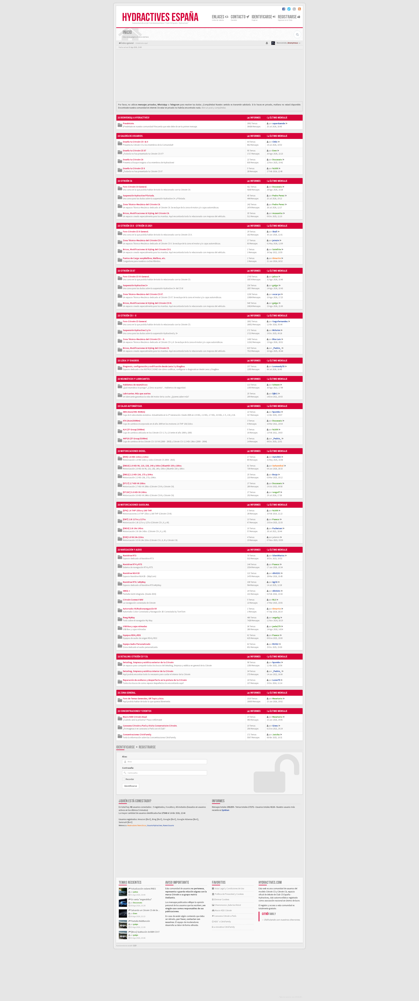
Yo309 (275, 168)
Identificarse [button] (262, 17)
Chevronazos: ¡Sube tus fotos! (227, 905)
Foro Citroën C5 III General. (136, 276)
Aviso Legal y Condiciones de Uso (229, 888)
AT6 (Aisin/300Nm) (131, 420)
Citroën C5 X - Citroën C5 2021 (136, 225)
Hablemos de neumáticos (135, 384)
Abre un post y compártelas (213, 107)
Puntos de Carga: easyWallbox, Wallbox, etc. (144, 258)
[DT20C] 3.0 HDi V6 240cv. (135, 492)
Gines (275, 725)
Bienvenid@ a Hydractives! (134, 117)
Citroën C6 (126, 181)
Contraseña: (128, 768)
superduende (278, 123)
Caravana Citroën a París (225, 916)
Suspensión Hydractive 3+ (135, 285)
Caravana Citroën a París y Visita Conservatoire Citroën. (150, 725)
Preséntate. (128, 123)
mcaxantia (277, 213)
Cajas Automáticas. (131, 406)
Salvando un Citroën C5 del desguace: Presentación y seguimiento (160, 910)
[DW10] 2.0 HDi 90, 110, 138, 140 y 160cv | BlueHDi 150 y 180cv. (152, 465)
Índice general (127, 43)
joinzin (275, 240)
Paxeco (275, 519)
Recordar (130, 779)
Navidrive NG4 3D (131, 573)
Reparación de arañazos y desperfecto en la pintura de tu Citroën (155, 680)
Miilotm (276, 330)
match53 (276, 457)
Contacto (238, 17)
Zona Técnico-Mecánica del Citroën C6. (141, 204)
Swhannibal (277, 465)
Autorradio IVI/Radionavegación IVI (140, 608)
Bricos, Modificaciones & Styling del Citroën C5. (146, 348)
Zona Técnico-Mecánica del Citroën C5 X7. (143, 294)
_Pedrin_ (276, 348)
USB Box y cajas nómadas (135, 626)
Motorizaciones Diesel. (133, 451)
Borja (274, 474)
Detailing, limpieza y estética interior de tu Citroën (148, 671)
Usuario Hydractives (154, 825)
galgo (275, 285)
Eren (274, 150)
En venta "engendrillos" (141, 899)
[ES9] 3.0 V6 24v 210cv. (133, 537)
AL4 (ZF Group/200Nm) (134, 429)
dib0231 (276, 573)
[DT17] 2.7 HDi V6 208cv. (134, 483)
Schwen (276, 384)
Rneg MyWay (129, 617)
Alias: (124, 756)
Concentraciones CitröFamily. (137, 734)
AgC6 (274, 582)
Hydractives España (160, 17)
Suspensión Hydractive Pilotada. (138, 195)
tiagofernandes (280, 321)
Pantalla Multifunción (140, 921)
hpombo (276, 412)
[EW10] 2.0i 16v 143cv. (133, 528)
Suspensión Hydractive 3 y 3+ (137, 330)
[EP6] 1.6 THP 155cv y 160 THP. (137, 510)
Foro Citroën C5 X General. (136, 231)
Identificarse (125, 747)
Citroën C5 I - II (128, 315)
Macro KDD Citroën (223, 910)
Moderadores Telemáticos (136, 825)
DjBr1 (274, 393)
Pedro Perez (278, 195)
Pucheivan (277, 528)
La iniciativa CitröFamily (224, 927)
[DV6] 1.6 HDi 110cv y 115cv (135, 457)
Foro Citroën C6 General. (135, 186)
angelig (276, 617)
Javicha (276, 734)
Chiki (274, 141)
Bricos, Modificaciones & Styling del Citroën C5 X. (147, 249)
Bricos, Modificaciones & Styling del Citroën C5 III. (147, 303)
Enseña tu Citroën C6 (133, 159)
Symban (225, 810)
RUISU (275, 644)
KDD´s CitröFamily (222, 921)
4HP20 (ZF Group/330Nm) (135, 438)
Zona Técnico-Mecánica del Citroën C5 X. (142, 240)
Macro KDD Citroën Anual (135, 716)
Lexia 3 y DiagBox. (129, 360)
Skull (274, 231)
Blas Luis (276, 339)
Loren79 (276, 680)
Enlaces (218, 17)
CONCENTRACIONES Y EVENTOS (135, 711)
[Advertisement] (209, 76)
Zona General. (128, 692)
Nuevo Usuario (168, 825)
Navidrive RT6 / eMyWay (134, 582)
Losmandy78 (278, 366)
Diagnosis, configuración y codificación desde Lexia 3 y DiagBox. (154, 366)
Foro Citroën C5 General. (135, 321)
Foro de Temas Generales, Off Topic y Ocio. (143, 698)
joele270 (276, 626)
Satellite (276, 249)
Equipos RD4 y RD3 (132, 635)
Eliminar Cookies (221, 899)
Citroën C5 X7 (127, 270)
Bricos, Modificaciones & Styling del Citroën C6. (146, 213)
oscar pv (276, 294)
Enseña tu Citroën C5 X (134, 168)
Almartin (276, 258)
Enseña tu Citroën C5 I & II (135, 141)
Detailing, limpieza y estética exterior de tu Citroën (148, 662)
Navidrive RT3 (129, 555)
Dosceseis (277, 159)
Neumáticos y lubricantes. (135, 379)
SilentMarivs (278, 555)
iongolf (276, 492)
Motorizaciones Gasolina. (135, 504)
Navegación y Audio (131, 549)
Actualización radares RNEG (143, 888)
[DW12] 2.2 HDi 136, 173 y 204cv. (138, 474)
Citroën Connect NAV (133, 599)
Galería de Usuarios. (131, 136)
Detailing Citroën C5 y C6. (134, 656)
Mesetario (277, 698)
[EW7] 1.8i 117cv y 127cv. (134, 519)
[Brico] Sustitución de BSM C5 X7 (145, 931)
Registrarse (287, 17)
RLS (274, 599)
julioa (275, 276)
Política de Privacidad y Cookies (229, 894)
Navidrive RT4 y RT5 (132, 564)
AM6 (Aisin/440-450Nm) (134, 412)
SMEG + (126, 591)
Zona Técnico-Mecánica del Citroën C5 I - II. (144, 339)
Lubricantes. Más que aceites (137, 393)
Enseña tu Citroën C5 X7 (134, 150)
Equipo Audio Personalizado (136, 644)
